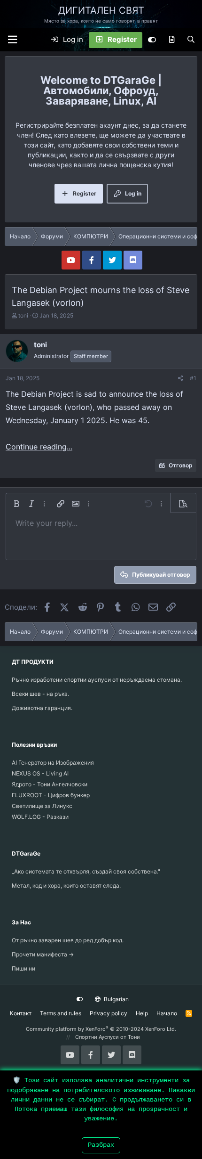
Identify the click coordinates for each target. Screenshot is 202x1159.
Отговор (181, 465)
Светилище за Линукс (42, 805)
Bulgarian (115, 999)
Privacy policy (108, 1013)
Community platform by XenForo (101, 1029)
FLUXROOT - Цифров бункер (51, 795)
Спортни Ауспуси (97, 1037)
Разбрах (101, 1145)
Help (142, 1013)
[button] (16, 503)
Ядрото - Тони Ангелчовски (49, 784)
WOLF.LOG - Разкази (40, 816)
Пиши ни (23, 968)
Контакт (20, 1013)
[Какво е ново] (172, 40)
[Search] (191, 40)
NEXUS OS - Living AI (40, 773)
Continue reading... (39, 446)
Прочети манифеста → (43, 954)
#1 (193, 378)
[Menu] (12, 39)
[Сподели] (180, 378)
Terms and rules (60, 1013)
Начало (166, 1013)
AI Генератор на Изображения (53, 762)
